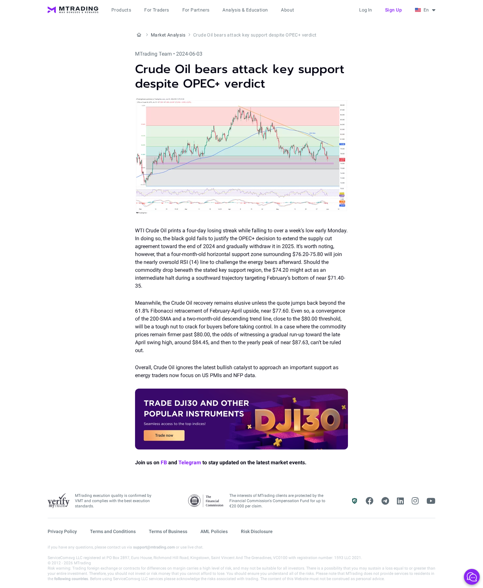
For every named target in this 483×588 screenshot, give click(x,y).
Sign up (393, 10)
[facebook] (370, 501)
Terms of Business (168, 531)
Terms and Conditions (113, 531)
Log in (365, 10)
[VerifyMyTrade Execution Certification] (59, 500)
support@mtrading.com (154, 547)
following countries (71, 578)
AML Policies (214, 531)
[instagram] (415, 501)
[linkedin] (400, 501)
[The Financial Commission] (206, 501)
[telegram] (385, 501)
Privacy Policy (62, 531)
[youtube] (430, 501)
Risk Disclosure (257, 531)
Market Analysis (168, 35)
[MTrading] (73, 9)
